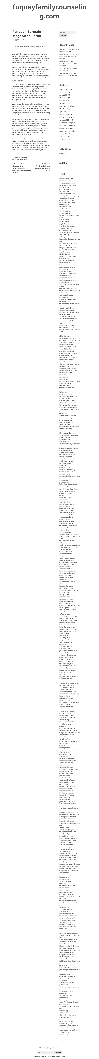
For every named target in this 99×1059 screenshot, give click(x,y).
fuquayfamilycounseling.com (69, 1002)
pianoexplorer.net (65, 907)
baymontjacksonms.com (67, 670)
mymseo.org (63, 1011)
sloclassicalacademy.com (68, 549)
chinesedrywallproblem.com (69, 683)
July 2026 (62, 92)
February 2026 (64, 101)
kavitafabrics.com (65, 696)
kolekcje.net (63, 465)
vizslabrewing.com (65, 383)
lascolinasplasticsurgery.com (69, 858)
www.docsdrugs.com (66, 847)
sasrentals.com (64, 424)
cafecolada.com (64, 519)
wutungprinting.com (66, 664)
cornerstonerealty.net (66, 894)
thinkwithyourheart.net (67, 362)
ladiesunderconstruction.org (69, 312)
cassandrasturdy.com (66, 513)
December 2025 (65, 106)
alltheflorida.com (65, 959)
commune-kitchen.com (67, 573)
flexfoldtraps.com (65, 827)
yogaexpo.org (64, 483)
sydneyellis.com (64, 439)
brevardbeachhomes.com (68, 338)
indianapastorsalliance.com (68, 730)
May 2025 (62, 109)
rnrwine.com (63, 998)
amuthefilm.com (65, 575)
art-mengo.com (64, 638)
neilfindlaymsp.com (66, 715)
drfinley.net (63, 993)
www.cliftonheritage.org (67, 860)
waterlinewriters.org (66, 771)
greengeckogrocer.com (67, 431)
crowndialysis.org (65, 442)
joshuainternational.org (67, 802)
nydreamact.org (64, 245)
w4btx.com (63, 414)
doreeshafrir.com (65, 603)
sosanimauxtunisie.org (67, 267)
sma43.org (63, 862)
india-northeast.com (66, 345)
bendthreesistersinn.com (67, 685)
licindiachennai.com (66, 187)
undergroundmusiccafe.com (69, 1030)
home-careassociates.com (68, 485)
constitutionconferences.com (69, 741)
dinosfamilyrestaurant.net (68, 319)
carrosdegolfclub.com (66, 327)
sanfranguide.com (65, 528)
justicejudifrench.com (66, 618)
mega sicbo (23, 159)
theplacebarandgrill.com (67, 722)
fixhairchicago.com (65, 737)
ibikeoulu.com (64, 612)
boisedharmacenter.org (67, 491)
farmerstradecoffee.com (67, 780)
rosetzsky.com (64, 592)
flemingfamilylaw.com (66, 995)
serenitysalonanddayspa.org (69, 196)
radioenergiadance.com (67, 273)
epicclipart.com (64, 258)
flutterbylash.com (65, 978)
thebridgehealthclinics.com (68, 769)
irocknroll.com (64, 366)
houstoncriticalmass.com (68, 534)
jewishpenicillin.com (66, 450)
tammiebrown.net (65, 642)
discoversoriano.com (66, 521)
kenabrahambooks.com (67, 571)
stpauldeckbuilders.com (67, 840)
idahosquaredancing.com (68, 370)
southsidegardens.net (66, 909)
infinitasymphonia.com (67, 582)
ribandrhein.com (65, 463)
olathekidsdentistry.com (67, 403)
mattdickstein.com (65, 789)
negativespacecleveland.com (69, 676)
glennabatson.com (65, 554)
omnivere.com (64, 204)
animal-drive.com (65, 754)
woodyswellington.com (67, 920)
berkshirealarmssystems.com (69, 381)
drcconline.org (64, 720)
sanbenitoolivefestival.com (68, 515)
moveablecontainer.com (67, 299)
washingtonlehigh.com (67, 875)
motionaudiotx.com (66, 1017)
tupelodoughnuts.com (67, 401)
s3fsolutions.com (65, 336)
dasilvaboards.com (65, 551)
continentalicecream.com (68, 562)
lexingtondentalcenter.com (68, 437)
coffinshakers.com (65, 614)
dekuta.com (63, 883)
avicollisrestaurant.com (67, 717)
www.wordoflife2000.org (67, 368)
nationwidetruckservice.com (69, 702)
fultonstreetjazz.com (66, 295)
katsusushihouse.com (66, 586)
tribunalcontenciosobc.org (68, 547)
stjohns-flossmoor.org (66, 687)
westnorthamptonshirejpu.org (69, 291)
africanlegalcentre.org (66, 584)
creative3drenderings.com (68, 778)
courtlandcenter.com (66, 713)
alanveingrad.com (65, 659)
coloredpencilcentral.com (68, 353)
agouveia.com (64, 1004)
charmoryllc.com (65, 530)
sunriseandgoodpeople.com (69, 681)
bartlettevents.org (65, 297)
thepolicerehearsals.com (67, 541)
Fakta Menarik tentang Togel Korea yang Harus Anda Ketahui (69, 56)
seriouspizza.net (64, 748)
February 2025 (64, 117)
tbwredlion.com (64, 944)
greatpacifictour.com (66, 707)
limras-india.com (65, 181)
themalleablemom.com (67, 623)
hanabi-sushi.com (65, 879)
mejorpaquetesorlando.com (69, 407)
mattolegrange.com (66, 648)
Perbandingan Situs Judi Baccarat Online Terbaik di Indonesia (68, 63)
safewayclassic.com (66, 228)
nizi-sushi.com (64, 636)
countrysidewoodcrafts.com (69, 230)
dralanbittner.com (65, 386)
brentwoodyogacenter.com (68, 866)
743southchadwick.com (67, 342)
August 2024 (64, 134)
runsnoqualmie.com (66, 845)
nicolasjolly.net (64, 579)
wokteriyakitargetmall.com (68, 435)
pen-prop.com (64, 806)
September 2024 (65, 131)
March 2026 (63, 98)
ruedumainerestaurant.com (68, 590)
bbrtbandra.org (64, 254)
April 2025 (63, 112)
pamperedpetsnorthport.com (69, 396)
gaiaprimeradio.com (66, 640)
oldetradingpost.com (66, 310)
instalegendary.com (66, 237)
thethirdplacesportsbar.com (68, 916)
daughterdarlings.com (67, 189)
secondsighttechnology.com (69, 426)
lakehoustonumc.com (66, 793)
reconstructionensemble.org (69, 694)
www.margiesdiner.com (67, 849)
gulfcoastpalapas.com (66, 767)
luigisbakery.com (65, 877)
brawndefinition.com (66, 560)
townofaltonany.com (66, 672)
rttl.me (61, 1019)
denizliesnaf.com (65, 739)
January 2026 (64, 103)
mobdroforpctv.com (66, 511)
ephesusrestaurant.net (67, 918)
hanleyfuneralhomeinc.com (68, 405)
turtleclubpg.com (65, 705)
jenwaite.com (64, 985)
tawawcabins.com (65, 373)
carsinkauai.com (65, 965)
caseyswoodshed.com (67, 735)
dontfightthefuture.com (67, 349)
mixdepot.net (64, 888)
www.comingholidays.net (68, 526)
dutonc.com (63, 644)
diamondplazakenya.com (68, 942)
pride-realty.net (64, 974)
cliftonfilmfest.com (65, 355)
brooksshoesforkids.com (67, 758)
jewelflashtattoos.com (66, 250)
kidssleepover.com (65, 220)
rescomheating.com (66, 1021)
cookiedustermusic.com (67, 692)
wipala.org (63, 495)
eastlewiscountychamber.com (69, 545)
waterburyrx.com (65, 724)
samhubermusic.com (66, 1032)
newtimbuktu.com (65, 209)
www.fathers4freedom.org (68, 812)
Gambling (24, 157)
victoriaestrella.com (66, 709)
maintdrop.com (64, 263)
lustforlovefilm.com (66, 577)
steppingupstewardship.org (68, 870)
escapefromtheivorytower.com (69, 340)
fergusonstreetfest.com (67, 952)
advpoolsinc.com (65, 726)
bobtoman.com (64, 265)
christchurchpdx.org (66, 569)
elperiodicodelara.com (67, 183)
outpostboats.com (65, 502)
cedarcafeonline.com (66, 198)
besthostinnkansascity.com (68, 1026)
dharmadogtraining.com (67, 1015)
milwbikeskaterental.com (68, 668)
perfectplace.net (64, 474)
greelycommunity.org (66, 588)
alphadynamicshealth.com (68, 976)
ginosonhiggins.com (66, 661)
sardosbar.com (64, 377)
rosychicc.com (64, 500)
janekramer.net (64, 633)
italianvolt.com (64, 379)
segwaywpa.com (65, 765)
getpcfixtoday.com (65, 252)
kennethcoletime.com (66, 625)
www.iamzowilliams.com (67, 901)
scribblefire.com (64, 480)
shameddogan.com (66, 773)
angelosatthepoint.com (67, 728)
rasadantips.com (65, 207)
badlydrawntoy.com (66, 791)
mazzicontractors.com (67, 914)
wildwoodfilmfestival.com (68, 289)
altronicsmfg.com (65, 211)
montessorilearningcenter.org (69, 950)
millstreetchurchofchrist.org (68, 967)
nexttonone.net (64, 797)
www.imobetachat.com (67, 786)
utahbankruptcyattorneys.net (69, 364)
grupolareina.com (65, 301)
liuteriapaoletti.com (66, 679)
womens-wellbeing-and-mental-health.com (67, 455)
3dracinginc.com (65, 532)
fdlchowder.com (64, 851)
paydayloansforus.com (67, 224)
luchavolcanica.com (66, 698)
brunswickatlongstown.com (68, 629)
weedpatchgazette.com (67, 390)
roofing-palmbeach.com (67, 347)
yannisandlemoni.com (67, 388)
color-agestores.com (66, 493)
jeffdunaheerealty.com (67, 819)
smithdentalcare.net (66, 1028)
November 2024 (65, 125)
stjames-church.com (66, 599)
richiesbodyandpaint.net (67, 185)
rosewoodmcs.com (66, 890)
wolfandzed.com (65, 881)
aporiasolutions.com (66, 763)
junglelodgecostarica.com (68, 651)
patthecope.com (65, 743)
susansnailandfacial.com (67, 804)
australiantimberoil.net (67, 317)
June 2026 (63, 95)
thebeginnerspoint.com (67, 523)
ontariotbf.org (64, 235)
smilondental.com (65, 420)
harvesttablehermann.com (68, 325)
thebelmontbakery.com (67, 226)
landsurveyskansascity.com (68, 838)
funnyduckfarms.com (66, 983)
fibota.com (63, 929)
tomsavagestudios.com (67, 452)
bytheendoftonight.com (67, 504)
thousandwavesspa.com (67, 711)
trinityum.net (63, 911)
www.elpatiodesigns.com (68, 924)
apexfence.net (64, 1034)
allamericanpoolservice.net (68, 448)
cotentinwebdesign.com (67, 308)
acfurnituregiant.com (66, 200)
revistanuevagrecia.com (67, 597)
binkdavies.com (64, 567)
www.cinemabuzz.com (67, 886)
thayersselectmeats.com (67, 761)
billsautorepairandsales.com (69, 946)
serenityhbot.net (65, 799)
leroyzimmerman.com (67, 991)
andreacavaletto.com (66, 487)
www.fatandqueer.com (67, 834)
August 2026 (63, 89)
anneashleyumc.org (66, 836)
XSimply (56, 1056)
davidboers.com (64, 784)
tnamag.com (63, 756)
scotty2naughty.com (66, 601)
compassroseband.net (67, 750)
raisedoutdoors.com (66, 360)
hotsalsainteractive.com (67, 194)
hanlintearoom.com (66, 980)
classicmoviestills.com (66, 517)
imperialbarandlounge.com (68, 357)
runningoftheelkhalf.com (67, 817)
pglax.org (62, 674)
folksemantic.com (65, 375)
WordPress (44, 1056)
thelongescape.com (66, 646)
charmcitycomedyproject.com (69, 605)
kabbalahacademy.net (66, 418)
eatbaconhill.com (65, 213)
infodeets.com (64, 192)
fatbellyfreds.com (65, 922)
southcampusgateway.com (68, 280)
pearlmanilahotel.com (66, 260)
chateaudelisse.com (66, 282)
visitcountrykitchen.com (67, 655)
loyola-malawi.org (65, 498)
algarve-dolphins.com (66, 657)
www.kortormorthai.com (67, 832)
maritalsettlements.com (67, 666)
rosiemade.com (64, 398)
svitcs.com (63, 745)
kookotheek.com (65, 276)
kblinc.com (63, 392)
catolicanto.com (64, 467)
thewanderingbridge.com (68, 620)
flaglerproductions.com (67, 558)
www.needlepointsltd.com (68, 853)
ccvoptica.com (64, 873)
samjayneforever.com (66, 955)
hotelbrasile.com (65, 293)
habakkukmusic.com (66, 795)
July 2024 (62, 137)
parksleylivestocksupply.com (69, 489)
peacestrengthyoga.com (67, 821)
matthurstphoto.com (66, 957)
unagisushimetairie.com (67, 248)
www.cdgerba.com (65, 931)
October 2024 (64, 128)
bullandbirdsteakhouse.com (69, 855)
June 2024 (63, 139)
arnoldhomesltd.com (66, 351)
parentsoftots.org (65, 776)
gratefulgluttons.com (66, 508)
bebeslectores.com (65, 314)
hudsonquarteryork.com (67, 927)
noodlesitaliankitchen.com (68, 243)
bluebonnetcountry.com (67, 256)
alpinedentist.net (65, 271)
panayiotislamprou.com (67, 278)
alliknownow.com (65, 543)
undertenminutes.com (67, 202)
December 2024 (65, 123)
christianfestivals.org (66, 653)
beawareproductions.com (68, 608)
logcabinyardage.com (66, 782)
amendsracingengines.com (68, 830)
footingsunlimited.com (67, 842)
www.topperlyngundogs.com (69, 814)
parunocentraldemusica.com (69, 933)
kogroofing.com (64, 269)
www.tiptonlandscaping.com (69, 868)
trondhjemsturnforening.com (69, 939)
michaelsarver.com (65, 429)
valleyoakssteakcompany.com (69, 733)
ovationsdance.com (66, 461)
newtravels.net (64, 222)
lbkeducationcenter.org (67, 470)
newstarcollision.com (66, 422)
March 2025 (63, 114)
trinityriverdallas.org (66, 472)
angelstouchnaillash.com (67, 416)
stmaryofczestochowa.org (68, 616)
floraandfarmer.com (66, 334)
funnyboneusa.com (66, 689)
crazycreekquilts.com (66, 564)
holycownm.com (65, 700)
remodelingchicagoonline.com (69, 864)
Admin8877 (39, 46)
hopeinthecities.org (66, 506)
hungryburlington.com (67, 627)
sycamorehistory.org (66, 892)
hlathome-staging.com (67, 433)
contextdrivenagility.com (67, 610)
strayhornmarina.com (66, 556)
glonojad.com (64, 595)
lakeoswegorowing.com (67, 1000)
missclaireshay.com (66, 179)
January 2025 (64, 120)
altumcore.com (64, 752)
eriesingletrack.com (66, 394)
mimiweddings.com (66, 1024)
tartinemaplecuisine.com (67, 631)
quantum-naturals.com (67, 948)
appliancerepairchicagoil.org (69, 232)
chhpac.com (63, 1013)
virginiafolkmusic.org (66, 459)
